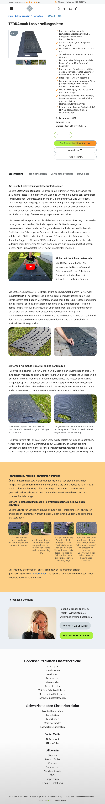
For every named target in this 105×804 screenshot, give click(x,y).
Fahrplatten (52, 715)
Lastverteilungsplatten (52, 726)
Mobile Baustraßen (52, 711)
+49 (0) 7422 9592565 (75, 625)
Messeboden (52, 682)
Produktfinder (52, 759)
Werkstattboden (52, 722)
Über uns (52, 755)
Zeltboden (52, 674)
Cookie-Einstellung (52, 782)
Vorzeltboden (52, 670)
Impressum (52, 778)
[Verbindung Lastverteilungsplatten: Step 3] (64, 528)
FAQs (52, 775)
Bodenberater (52, 686)
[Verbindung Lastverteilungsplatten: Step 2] (41, 528)
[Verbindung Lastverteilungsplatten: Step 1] (18, 528)
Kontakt (52, 763)
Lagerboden (52, 718)
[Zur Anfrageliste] (76, 8)
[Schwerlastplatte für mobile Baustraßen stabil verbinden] (30, 266)
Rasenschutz (52, 678)
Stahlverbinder (38, 573)
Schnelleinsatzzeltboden (52, 697)
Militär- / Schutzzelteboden (52, 690)
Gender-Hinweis (52, 771)
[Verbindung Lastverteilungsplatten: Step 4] (86, 528)
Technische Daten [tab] (37, 173)
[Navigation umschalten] (11, 8)
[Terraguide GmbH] (30, 8)
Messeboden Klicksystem (52, 694)
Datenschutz (52, 767)
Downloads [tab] (83, 173)
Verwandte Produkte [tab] (62, 173)
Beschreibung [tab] (15, 173)
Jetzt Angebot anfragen (76, 635)
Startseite (52, 666)
